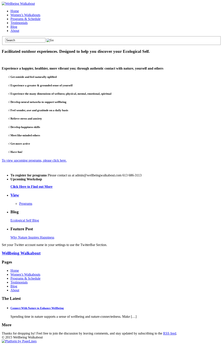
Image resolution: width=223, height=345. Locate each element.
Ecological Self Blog (24, 220)
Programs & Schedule (25, 19)
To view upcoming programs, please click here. (34, 160)
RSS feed (169, 333)
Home (14, 11)
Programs (25, 203)
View (14, 195)
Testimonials (19, 23)
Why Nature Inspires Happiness (32, 237)
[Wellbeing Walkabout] (18, 3)
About (14, 30)
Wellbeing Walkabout (21, 253)
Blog (13, 27)
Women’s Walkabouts (25, 15)
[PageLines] (19, 341)
